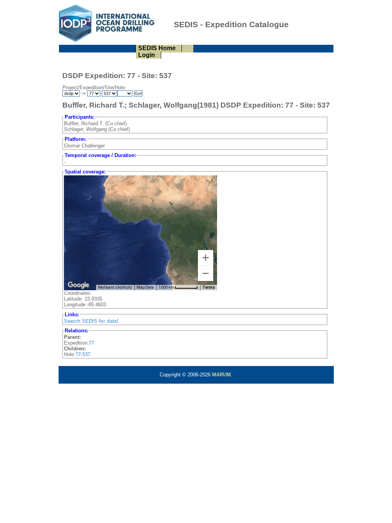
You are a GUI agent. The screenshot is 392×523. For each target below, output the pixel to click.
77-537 (82, 354)
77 (91, 343)
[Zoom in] (205, 257)
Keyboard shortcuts (115, 287)
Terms (209, 287)
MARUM (221, 375)
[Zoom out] (205, 273)
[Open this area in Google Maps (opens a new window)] (78, 285)
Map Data (145, 287)
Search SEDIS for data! (91, 321)
